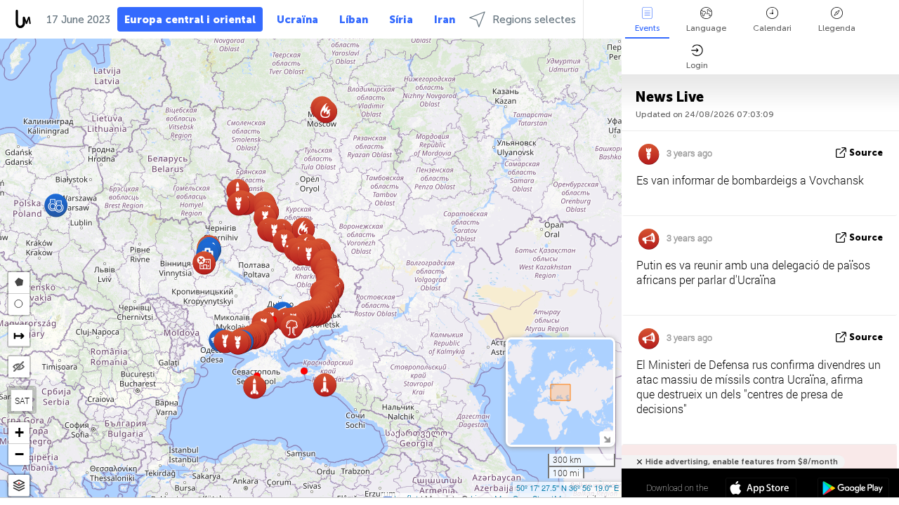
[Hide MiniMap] (606, 438)
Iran (444, 19)
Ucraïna (297, 19)
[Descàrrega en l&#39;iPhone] (761, 489)
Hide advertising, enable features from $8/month (741, 461)
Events (647, 28)
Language (706, 28)
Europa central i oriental (190, 19)
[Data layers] (18, 486)
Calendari (772, 28)
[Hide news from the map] (18, 366)
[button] (304, 371)
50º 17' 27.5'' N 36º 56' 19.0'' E (567, 487)
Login (697, 65)
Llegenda (836, 28)
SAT (22, 400)
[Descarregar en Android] (853, 489)
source (866, 152)
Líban (353, 19)
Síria (401, 19)
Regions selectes (534, 19)
